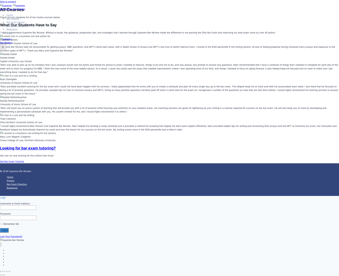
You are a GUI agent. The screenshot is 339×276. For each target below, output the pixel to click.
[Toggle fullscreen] (4, 271)
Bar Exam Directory (17, 184)
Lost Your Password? (11, 236)
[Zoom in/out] (1, 271)
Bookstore (12, 188)
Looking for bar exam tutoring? (28, 148)
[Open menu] (3, 47)
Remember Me (11, 224)
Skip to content (8, 1)
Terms (10, 177)
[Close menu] (0, 244)
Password (5, 213)
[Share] (7, 271)
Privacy (10, 180)
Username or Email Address (15, 203)
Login (9, 33)
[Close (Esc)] (9, 271)
